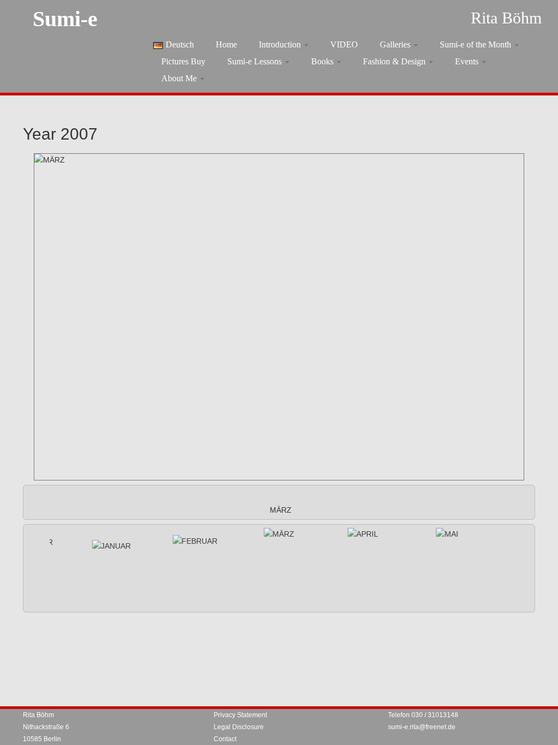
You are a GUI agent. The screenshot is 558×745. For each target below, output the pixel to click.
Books (323, 61)
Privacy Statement (240, 715)
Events (468, 61)
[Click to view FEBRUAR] (195, 541)
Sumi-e (65, 19)
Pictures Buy (183, 61)
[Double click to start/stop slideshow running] (279, 534)
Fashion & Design (395, 61)
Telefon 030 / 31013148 (423, 715)
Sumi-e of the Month (476, 44)
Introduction (281, 44)
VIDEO (344, 44)
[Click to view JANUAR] (111, 546)
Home (226, 44)
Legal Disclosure (239, 727)
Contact (225, 739)
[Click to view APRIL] (363, 534)
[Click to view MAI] (447, 534)
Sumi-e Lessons (255, 61)
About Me (180, 78)
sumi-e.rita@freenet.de (422, 727)
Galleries (396, 44)
